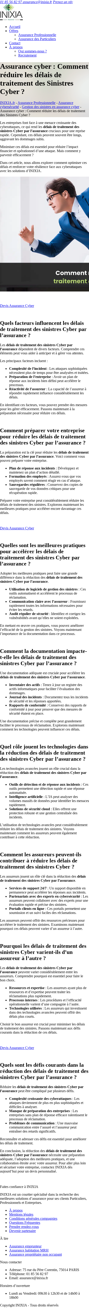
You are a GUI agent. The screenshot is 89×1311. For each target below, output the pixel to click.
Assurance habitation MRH (29, 1250)
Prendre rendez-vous (24, 1227)
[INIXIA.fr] (11, 19)
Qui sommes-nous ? (32, 51)
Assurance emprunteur (25, 1246)
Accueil (14, 27)
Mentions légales (21, 1214)
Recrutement (27, 55)
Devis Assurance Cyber (17, 306)
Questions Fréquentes (24, 1223)
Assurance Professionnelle (37, 35)
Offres (13, 31)
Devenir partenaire (22, 1231)
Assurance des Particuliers (37, 39)
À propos (16, 47)
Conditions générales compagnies (33, 1218)
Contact (14, 43)
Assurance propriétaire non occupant (35, 1254)
